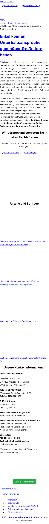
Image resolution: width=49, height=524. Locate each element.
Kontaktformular (9, 489)
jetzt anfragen (30, 152)
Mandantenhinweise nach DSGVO (23, 506)
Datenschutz (13, 503)
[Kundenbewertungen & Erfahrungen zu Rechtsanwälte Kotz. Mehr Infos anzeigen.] (20, 476)
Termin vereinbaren (10, 494)
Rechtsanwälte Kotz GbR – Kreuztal (25, 517)
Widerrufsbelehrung (16, 512)
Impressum (12, 500)
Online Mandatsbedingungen (20, 509)
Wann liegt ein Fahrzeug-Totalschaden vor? (19, 321)
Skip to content (7, 1)
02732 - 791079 (11, 152)
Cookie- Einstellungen (24, 482)
